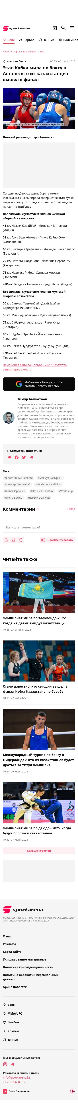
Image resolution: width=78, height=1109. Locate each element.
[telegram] (12, 1064)
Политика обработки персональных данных (30, 977)
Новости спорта (11, 51)
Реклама (9, 944)
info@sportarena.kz (16, 1077)
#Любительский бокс (49, 484)
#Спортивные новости (18, 478)
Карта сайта (12, 952)
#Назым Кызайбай (42, 491)
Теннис (49, 40)
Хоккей (13, 1031)
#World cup (66, 491)
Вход (72, 509)
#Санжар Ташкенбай (17, 484)
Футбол (13, 1022)
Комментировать (61, 540)
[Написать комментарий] (39, 528)
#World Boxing (13, 497)
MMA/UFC (15, 1013)
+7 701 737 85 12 (14, 1082)
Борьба (29, 40)
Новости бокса (16, 61)
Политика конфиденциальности (28, 967)
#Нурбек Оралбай (38, 497)
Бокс (11, 40)
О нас (7, 936)
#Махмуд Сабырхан (50, 478)
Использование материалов (24, 959)
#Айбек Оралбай (14, 491)
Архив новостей (15, 987)
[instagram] (5, 1064)
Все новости (29, 51)
